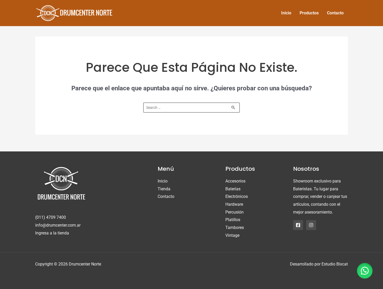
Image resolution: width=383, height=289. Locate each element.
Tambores (234, 227)
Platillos (232, 219)
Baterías (232, 188)
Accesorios (235, 181)
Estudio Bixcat (335, 264)
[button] (365, 271)
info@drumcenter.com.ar (58, 225)
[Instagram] (311, 225)
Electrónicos (236, 196)
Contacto (166, 196)
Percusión (234, 212)
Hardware (234, 204)
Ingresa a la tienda (52, 233)
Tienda (164, 188)
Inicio (163, 181)
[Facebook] (298, 225)
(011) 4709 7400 (50, 217)
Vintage (232, 235)
